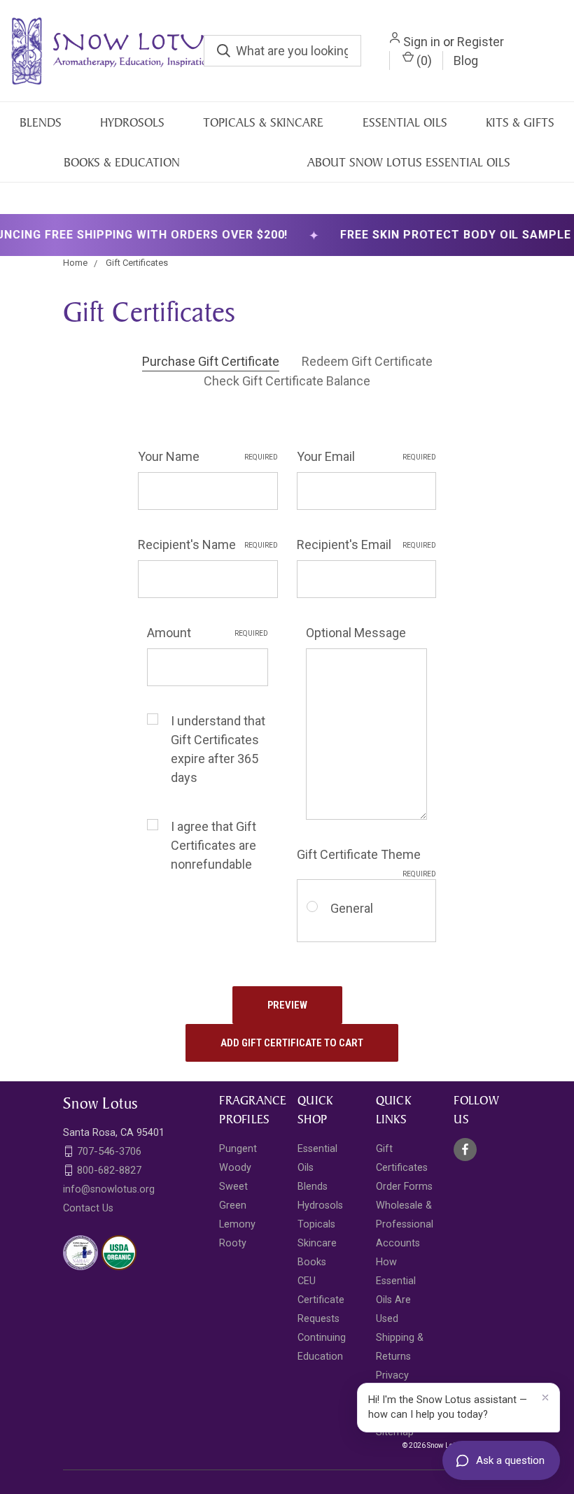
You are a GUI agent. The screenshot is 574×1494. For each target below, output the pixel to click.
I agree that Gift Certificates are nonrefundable (213, 845)
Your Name (208, 456)
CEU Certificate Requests (321, 1300)
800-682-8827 (109, 1170)
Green (232, 1205)
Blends (41, 122)
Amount (207, 632)
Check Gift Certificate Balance (287, 381)
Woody (235, 1168)
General (351, 908)
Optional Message (356, 632)
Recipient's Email (367, 544)
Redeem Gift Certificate (367, 361)
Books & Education (122, 162)
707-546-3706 (109, 1151)
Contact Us (88, 1208)
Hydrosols (132, 122)
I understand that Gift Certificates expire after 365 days (218, 749)
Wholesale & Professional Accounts (404, 1224)
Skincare (317, 1243)
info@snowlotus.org (109, 1189)
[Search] (224, 50)
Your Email (367, 456)
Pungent (238, 1149)
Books (312, 1262)
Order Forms (404, 1187)
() (423, 60)
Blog (466, 60)
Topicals (316, 1224)
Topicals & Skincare (263, 122)
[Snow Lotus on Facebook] (465, 1149)
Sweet (233, 1187)
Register (480, 41)
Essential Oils (405, 122)
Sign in (421, 41)
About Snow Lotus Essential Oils (408, 162)
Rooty (232, 1243)
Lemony (237, 1224)
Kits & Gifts (520, 122)
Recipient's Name (208, 544)
